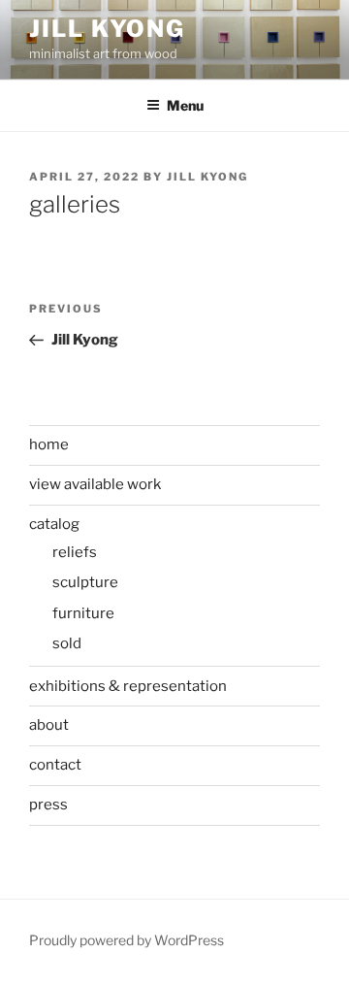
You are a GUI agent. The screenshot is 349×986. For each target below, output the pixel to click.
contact (55, 764)
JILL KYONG (107, 29)
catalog (54, 524)
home (49, 444)
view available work (95, 484)
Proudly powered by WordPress (126, 940)
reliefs (74, 552)
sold (66, 643)
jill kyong (207, 176)
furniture (83, 613)
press (48, 804)
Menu (185, 105)
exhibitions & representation (128, 686)
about (49, 725)
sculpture (85, 582)
